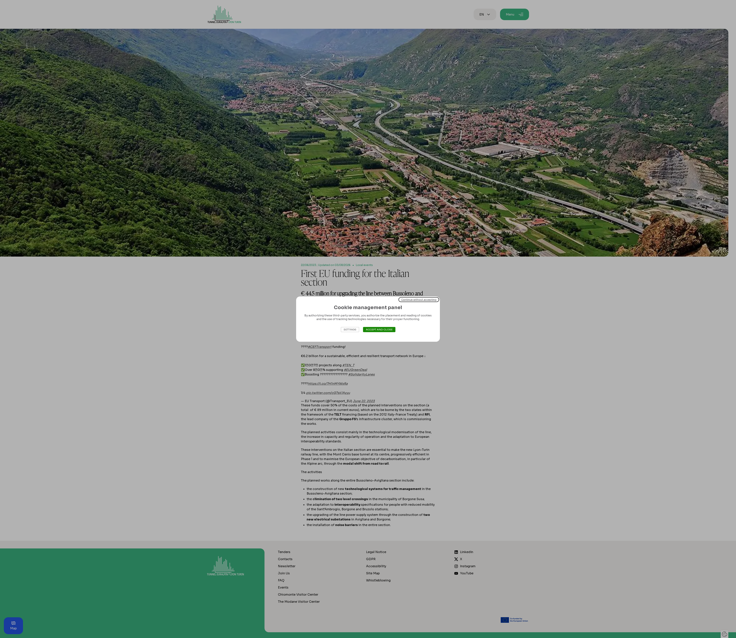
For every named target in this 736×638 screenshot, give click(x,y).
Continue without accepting (418, 299)
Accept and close (379, 329)
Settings (350, 329)
